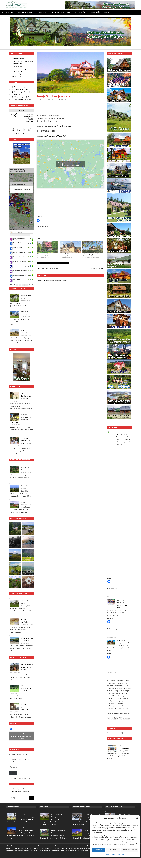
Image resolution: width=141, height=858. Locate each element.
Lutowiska (24, 486)
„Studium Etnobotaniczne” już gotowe (26, 396)
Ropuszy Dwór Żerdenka (92, 814)
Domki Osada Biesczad (19, 275)
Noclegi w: (42, 12)
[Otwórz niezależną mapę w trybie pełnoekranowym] (32, 238)
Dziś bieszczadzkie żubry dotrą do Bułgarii (27, 667)
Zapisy (13, 773)
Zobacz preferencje (129, 850)
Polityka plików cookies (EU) (21, 791)
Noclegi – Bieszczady (25, 12)
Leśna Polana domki (19, 252)
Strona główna (8, 12)
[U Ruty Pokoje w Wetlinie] (47, 247)
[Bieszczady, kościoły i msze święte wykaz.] (15, 528)
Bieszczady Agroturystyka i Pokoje (22, 61)
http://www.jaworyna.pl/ (62, 126)
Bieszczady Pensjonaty (19, 69)
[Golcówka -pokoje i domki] (92, 247)
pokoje (66, 263)
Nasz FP (13, 723)
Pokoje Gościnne (66, 100)
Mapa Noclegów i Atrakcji (61, 12)
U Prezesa (21, 814)
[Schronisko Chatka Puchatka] (28, 542)
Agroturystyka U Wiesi (19, 261)
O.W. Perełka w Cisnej (96, 269)
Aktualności (95, 12)
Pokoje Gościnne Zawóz (20, 256)
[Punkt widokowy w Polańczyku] (15, 555)
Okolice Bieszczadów (21, 99)
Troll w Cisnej (22, 828)
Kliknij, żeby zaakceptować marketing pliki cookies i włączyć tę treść (70, 164)
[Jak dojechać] (30, 238)
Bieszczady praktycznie (21, 92)
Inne (15, 94)
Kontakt (107, 12)
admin (55, 100)
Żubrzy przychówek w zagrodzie (26, 707)
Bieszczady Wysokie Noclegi (21, 74)
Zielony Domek (17, 247)
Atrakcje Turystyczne (20, 89)
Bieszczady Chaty (17, 66)
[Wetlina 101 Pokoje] (70, 247)
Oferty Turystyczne (20, 97)
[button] (137, 818)
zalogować (47, 280)
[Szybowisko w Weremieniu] (28, 568)
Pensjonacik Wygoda (58, 830)
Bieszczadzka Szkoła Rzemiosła (19, 239)
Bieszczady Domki (17, 64)
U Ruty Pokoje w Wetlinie (44, 254)
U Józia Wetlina (17, 279)
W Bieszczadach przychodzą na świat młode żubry (27, 688)
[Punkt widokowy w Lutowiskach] (28, 528)
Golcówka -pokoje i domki (90, 254)
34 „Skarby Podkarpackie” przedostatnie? (26, 440)
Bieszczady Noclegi (18, 59)
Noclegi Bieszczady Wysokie (53, 263)
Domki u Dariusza (18, 243)
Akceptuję (98, 850)
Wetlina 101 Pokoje (65, 254)
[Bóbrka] (15, 582)
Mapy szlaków (80, 12)
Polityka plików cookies (109, 854)
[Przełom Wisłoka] (28, 555)
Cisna (23, 502)
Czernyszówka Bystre (124, 814)
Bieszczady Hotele (17, 71)
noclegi (39, 263)
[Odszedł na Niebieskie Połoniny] (15, 542)
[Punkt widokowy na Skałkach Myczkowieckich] (15, 568)
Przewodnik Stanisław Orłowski (48, 269)
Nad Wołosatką (121, 640)
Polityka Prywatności (121, 854)
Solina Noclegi (16, 76)
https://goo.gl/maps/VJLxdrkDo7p (54, 136)
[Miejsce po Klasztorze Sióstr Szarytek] (28, 582)
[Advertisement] (71, 107)
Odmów (113, 850)
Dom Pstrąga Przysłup (19, 266)
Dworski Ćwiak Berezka (20, 270)
